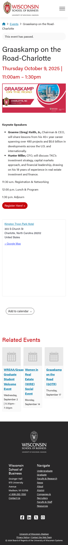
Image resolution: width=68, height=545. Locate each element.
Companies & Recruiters (44, 496)
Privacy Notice (23, 537)
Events (14, 24)
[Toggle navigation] (63, 8)
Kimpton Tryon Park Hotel (19, 224)
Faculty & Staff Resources (44, 503)
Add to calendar (18, 311)
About (40, 486)
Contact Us (14, 498)
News (40, 482)
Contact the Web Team (41, 537)
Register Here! (14, 205)
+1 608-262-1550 (17, 494)
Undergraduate (45, 470)
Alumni (40, 490)
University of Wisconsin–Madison (34, 534)
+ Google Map (13, 243)
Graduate (42, 474)
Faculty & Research (47, 478)
